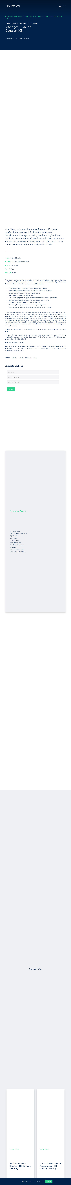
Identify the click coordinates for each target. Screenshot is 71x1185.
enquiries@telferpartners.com (14, 337)
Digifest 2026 (14, 536)
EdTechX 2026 (14, 540)
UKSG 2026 (13, 538)
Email (35, 357)
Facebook (28, 357)
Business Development (18, 262)
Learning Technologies (16, 549)
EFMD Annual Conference (17, 552)
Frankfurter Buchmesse (17, 545)
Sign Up (49, 1181)
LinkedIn (14, 357)
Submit (11, 389)
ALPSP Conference (15, 543)
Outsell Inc (13, 547)
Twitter (21, 357)
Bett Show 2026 (15, 531)
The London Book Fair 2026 (18, 533)
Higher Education (16, 258)
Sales (27, 262)
